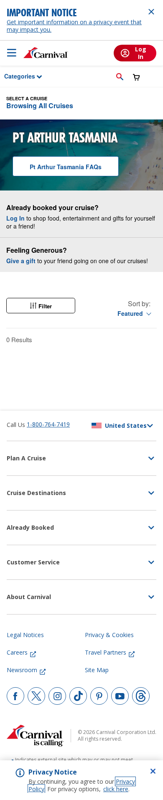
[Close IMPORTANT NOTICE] (151, 12)
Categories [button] (14, 76)
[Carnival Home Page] (45, 52)
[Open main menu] (12, 53)
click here (115, 789)
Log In (15, 218)
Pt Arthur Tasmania (66, 167)
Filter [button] (45, 306)
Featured (130, 313)
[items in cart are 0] (136, 77)
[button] (120, 76)
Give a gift (21, 261)
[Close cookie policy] (153, 771)
